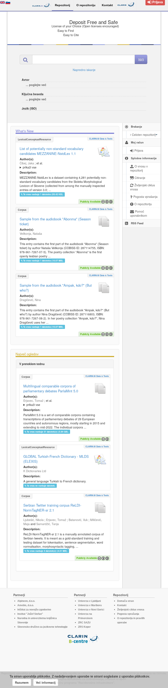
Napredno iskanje (84, 70)
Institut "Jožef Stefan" (30, 613)
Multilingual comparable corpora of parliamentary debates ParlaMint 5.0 (50, 388)
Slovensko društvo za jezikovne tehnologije (42, 626)
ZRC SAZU (84, 622)
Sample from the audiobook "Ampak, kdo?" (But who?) (56, 288)
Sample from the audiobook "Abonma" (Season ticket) (55, 221)
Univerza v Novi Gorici (91, 609)
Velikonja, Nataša (31, 233)
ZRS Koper (84, 626)
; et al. (31, 165)
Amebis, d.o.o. (25, 605)
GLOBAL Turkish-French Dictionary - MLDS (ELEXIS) (56, 459)
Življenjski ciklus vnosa (130, 609)
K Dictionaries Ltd (34, 471)
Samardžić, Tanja (47, 524)
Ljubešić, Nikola (33, 520)
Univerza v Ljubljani (89, 601)
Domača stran (125, 601)
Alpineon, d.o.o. (26, 601)
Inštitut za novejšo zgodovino (34, 609)
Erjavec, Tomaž (33, 400)
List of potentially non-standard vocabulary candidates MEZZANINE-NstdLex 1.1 (51, 151)
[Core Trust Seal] (84, 655)
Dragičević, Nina (30, 300)
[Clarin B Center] (84, 638)
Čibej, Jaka (27, 163)
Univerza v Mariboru (90, 605)
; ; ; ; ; (65, 165)
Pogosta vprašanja (128, 613)
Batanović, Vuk (78, 520)
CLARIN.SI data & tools (100, 138)
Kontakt (121, 605)
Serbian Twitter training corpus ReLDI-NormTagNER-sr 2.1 (52, 508)
